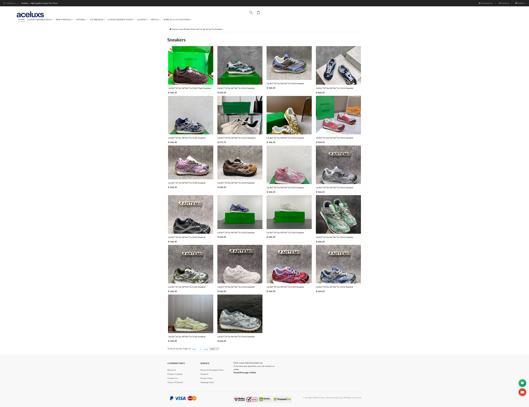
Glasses (142, 19)
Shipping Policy (207, 382)
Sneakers (219, 29)
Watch (155, 19)
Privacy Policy (206, 378)
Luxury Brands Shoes (120, 19)
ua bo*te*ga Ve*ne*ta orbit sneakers (236, 137)
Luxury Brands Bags (39, 19)
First (194, 349)
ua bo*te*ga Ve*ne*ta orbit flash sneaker (189, 88)
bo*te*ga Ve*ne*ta (205, 29)
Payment (204, 374)
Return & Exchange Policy (212, 370)
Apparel (81, 19)
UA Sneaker (96, 19)
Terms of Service (175, 382)
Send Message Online (245, 372)
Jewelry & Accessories (176, 19)
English (521, 3)
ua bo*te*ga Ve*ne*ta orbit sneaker (236, 88)
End (206, 349)
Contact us (10, 3)
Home (22, 19)
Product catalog (174, 374)
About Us (171, 370)
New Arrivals (64, 19)
